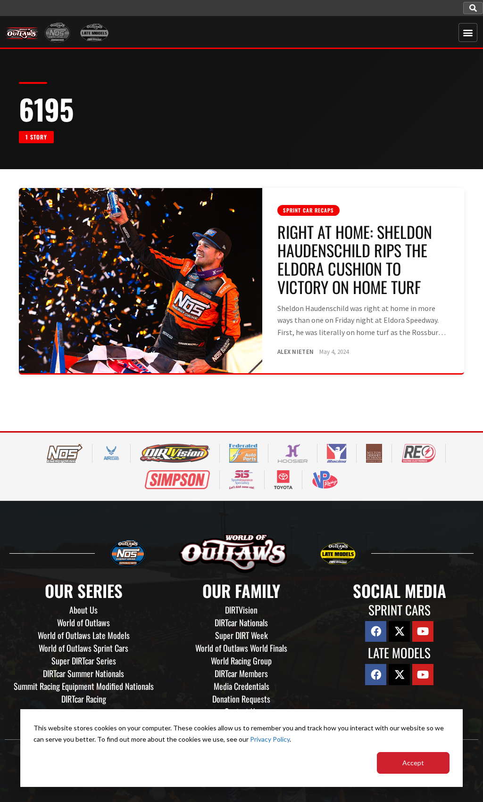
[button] (473, 8)
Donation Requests (241, 699)
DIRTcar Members (241, 673)
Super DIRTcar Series (83, 661)
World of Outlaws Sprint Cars (83, 648)
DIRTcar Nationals (241, 622)
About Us (83, 610)
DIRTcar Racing (83, 699)
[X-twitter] (399, 631)
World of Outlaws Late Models (84, 635)
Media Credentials (241, 686)
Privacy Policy (270, 739)
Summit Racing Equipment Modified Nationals (84, 686)
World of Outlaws (83, 622)
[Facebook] (375, 631)
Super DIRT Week (241, 635)
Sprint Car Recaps (308, 210)
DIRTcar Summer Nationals (83, 673)
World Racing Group (241, 661)
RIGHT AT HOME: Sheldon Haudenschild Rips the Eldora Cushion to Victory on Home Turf (354, 259)
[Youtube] (422, 631)
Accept (413, 763)
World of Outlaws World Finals (241, 648)
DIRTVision (241, 610)
